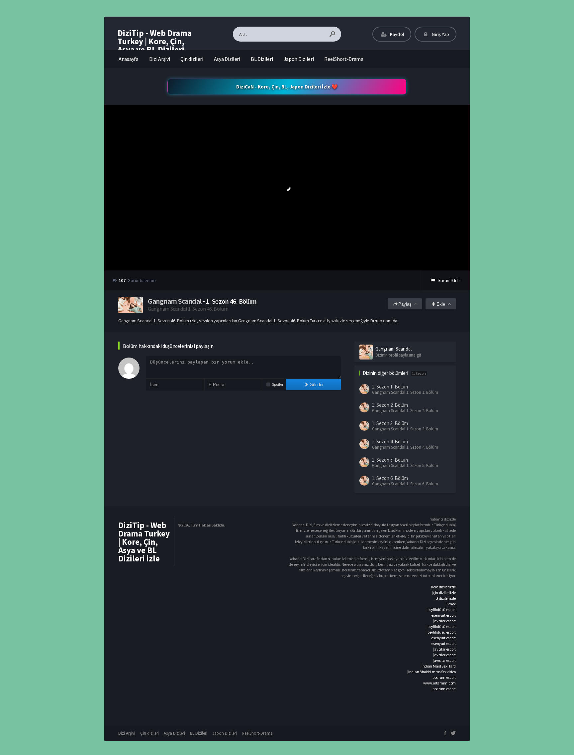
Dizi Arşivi (159, 59)
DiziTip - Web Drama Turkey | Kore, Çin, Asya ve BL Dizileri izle (155, 45)
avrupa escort (445, 660)
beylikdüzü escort (442, 609)
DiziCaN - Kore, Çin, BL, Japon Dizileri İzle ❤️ (287, 86)
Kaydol (396, 34)
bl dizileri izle (445, 598)
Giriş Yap (440, 34)
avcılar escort (445, 620)
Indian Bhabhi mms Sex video (432, 671)
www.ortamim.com (439, 682)
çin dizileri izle (444, 592)
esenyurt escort (443, 615)
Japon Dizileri (299, 59)
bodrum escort (444, 677)
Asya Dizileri (227, 59)
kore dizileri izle (443, 586)
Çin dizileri (191, 59)
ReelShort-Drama (343, 59)
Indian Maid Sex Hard (439, 666)
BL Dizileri (262, 59)
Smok (451, 603)
